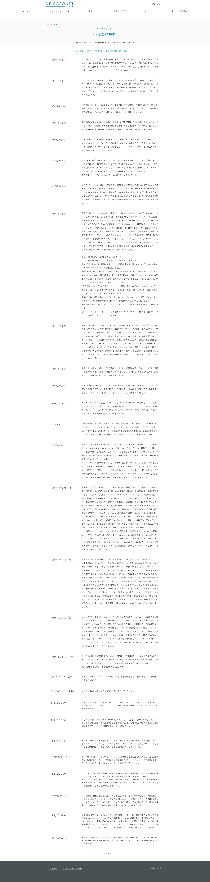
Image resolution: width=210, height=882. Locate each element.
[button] (59, 11)
